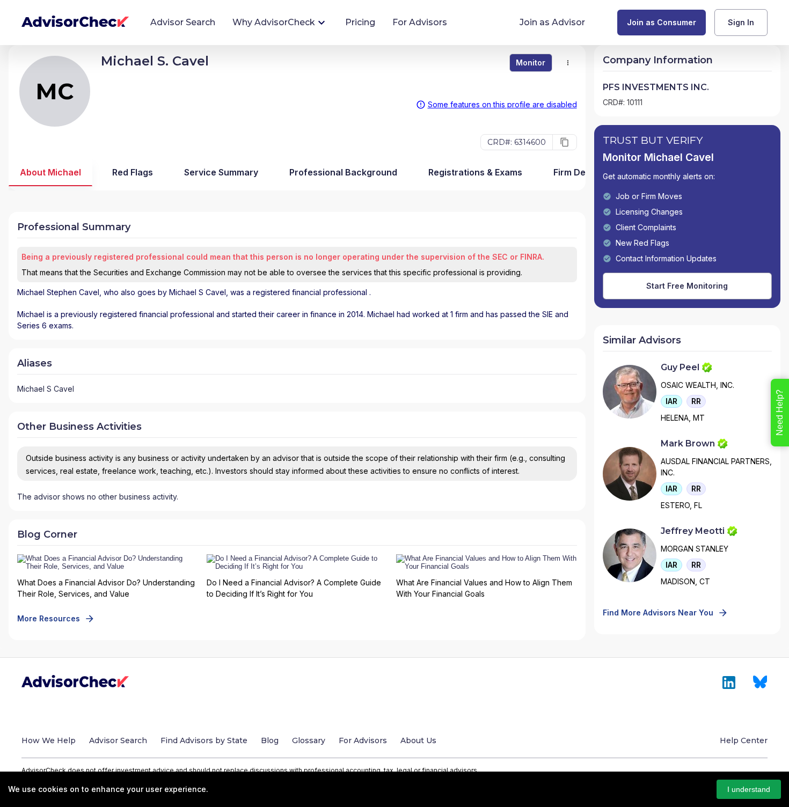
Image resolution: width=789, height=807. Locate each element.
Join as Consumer (661, 22)
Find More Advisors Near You (658, 612)
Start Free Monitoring (687, 285)
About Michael (50, 172)
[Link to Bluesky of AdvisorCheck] (760, 682)
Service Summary (221, 172)
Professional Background (343, 172)
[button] (671, 401)
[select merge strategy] (568, 63)
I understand (748, 789)
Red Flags (132, 172)
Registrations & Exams (475, 172)
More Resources (48, 618)
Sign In (741, 22)
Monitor (530, 62)
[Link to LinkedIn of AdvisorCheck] (728, 682)
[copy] (564, 142)
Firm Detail (575, 172)
